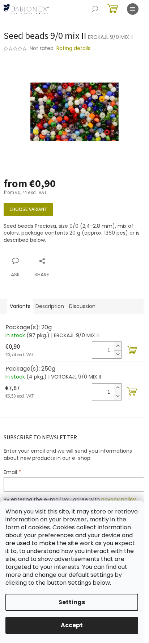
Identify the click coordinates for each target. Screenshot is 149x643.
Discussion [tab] (82, 306)
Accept (72, 625)
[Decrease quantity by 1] (117, 354)
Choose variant (28, 209)
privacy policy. (119, 499)
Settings (72, 602)
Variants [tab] (20, 306)
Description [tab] (49, 306)
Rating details (73, 48)
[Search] (95, 9)
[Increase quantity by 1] (117, 346)
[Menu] (132, 9)
